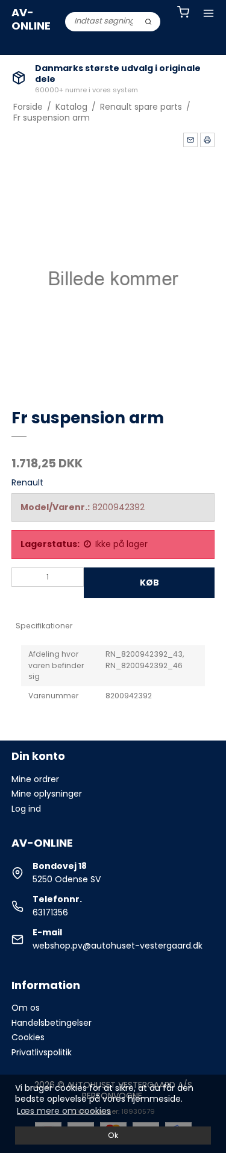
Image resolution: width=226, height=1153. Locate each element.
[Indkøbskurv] (183, 13)
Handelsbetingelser (51, 1023)
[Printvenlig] (207, 140)
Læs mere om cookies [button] (64, 1111)
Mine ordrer (35, 779)
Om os (25, 1008)
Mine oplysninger (46, 794)
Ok (113, 1135)
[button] (190, 140)
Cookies (28, 1037)
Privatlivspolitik (41, 1052)
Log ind (26, 809)
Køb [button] (149, 582)
